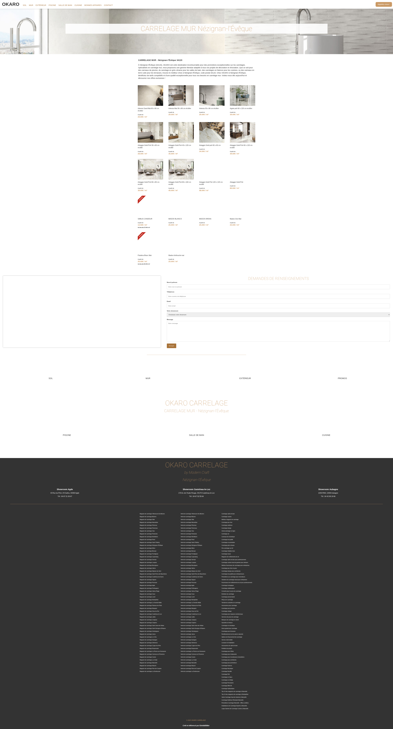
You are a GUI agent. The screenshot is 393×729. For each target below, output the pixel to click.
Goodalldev (204, 725)
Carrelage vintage (227, 611)
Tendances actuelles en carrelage (231, 602)
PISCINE (52, 5)
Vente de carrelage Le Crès (188, 637)
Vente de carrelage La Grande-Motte (191, 602)
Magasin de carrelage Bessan (148, 551)
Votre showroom (172, 311)
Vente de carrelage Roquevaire (189, 648)
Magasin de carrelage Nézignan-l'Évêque (151, 545)
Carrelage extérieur (227, 525)
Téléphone (170, 292)
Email (169, 301)
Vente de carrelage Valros (188, 568)
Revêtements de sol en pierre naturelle (232, 634)
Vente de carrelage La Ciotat (188, 660)
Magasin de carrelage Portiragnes (149, 588)
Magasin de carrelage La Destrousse (150, 671)
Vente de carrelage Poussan (188, 582)
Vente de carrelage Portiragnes (189, 588)
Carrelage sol (225, 534)
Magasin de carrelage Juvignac (148, 620)
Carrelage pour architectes (229, 660)
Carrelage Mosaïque (227, 668)
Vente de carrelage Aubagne (188, 640)
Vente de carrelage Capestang (189, 556)
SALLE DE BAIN (65, 5)
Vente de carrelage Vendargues (189, 631)
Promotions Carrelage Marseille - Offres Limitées (235, 703)
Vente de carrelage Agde (187, 585)
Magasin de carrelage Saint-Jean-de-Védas (152, 625)
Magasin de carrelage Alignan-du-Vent (150, 571)
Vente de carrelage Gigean (188, 579)
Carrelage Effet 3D (227, 685)
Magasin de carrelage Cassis (148, 657)
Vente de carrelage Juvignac (188, 620)
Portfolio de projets (227, 648)
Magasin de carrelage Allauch (148, 665)
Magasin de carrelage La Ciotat (148, 660)
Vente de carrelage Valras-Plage (190, 591)
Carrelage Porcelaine (228, 683)
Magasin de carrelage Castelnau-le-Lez (151, 614)
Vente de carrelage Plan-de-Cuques (191, 668)
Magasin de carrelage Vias (147, 531)
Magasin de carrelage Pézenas (148, 525)
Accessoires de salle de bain (230, 645)
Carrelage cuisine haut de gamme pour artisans (235, 562)
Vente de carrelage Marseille (189, 663)
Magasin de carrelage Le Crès (148, 637)
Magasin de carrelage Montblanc (149, 536)
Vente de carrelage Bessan (188, 551)
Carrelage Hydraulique (228, 688)
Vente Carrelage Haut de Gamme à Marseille (234, 697)
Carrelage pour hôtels (228, 651)
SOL (25, 5)
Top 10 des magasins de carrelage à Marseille (234, 691)
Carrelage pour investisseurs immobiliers (233, 657)
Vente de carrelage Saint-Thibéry (190, 542)
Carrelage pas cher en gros (229, 568)
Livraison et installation (228, 642)
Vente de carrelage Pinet (187, 539)
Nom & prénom (172, 282)
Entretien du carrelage (228, 594)
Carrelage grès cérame (228, 545)
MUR (31, 5)
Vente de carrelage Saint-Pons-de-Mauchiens (193, 574)
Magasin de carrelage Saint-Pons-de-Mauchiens (153, 574)
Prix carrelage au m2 (227, 548)
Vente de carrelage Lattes (188, 617)
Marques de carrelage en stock (230, 620)
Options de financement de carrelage (232, 637)
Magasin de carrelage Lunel (147, 597)
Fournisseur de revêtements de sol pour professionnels (237, 582)
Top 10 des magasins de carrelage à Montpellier (235, 694)
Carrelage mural (226, 554)
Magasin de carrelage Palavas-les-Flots (151, 605)
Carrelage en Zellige (227, 680)
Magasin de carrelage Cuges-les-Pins (150, 645)
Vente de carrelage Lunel (188, 597)
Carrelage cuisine (227, 516)
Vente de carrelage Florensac (189, 528)
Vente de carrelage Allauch (188, 665)
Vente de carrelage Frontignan (189, 554)
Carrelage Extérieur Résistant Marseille (232, 700)
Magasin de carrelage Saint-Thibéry (150, 542)
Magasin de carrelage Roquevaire (149, 648)
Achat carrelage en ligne (228, 531)
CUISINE (78, 5)
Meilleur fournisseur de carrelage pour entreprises (235, 565)
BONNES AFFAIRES (93, 5)
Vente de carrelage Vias (187, 531)
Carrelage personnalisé (228, 597)
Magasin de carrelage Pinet (147, 539)
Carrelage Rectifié (227, 671)
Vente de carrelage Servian (188, 559)
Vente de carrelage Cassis (188, 657)
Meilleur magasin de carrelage (230, 519)
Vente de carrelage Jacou (188, 634)
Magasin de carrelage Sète (147, 519)
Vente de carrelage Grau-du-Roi (189, 611)
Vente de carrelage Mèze (188, 548)
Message (170, 319)
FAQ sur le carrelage (227, 599)
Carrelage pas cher (227, 522)
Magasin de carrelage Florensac (149, 528)
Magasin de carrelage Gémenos (149, 642)
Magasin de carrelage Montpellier (149, 599)
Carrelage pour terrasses (228, 631)
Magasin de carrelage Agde (147, 585)
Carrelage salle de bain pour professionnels (234, 559)
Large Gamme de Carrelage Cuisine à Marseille (235, 708)
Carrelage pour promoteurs (229, 663)
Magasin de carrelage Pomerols (149, 534)
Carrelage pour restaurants (229, 654)
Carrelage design (226, 528)
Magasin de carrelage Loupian (148, 562)
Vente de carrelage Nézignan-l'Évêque (191, 545)
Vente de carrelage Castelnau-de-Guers (192, 577)
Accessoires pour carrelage (229, 605)
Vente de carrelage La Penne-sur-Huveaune (193, 651)
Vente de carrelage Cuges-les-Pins (190, 645)
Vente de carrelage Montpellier (189, 599)
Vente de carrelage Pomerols (189, 534)
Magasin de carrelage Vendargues (149, 631)
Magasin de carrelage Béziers (148, 516)
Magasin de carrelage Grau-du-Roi (149, 611)
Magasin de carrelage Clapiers (148, 622)
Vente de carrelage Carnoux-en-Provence (192, 654)
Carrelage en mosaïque (228, 625)
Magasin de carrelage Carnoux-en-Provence (152, 654)
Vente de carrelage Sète (187, 519)
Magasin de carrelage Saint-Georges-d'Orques (153, 628)
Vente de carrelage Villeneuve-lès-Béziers (192, 514)
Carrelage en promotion (228, 542)
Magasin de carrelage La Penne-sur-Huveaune (153, 651)
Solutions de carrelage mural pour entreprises (234, 579)
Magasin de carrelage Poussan (148, 582)
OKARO (10, 4)
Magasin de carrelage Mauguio (148, 608)
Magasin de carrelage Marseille (148, 663)
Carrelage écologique (228, 585)
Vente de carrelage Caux (187, 594)
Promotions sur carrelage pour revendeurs (233, 577)
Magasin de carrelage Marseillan (149, 522)
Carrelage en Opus (227, 677)
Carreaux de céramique (228, 536)
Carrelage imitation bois (228, 551)
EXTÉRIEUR (41, 5)
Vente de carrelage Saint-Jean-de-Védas (192, 625)
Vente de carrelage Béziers (188, 516)
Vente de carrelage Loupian (188, 562)
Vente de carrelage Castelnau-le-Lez (191, 614)
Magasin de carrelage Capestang (149, 556)
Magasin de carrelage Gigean (148, 579)
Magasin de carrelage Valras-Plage (149, 591)
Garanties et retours (227, 622)
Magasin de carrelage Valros (148, 568)
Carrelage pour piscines (228, 608)
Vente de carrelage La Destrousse (190, 671)
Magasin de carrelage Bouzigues (149, 565)
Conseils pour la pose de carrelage (231, 591)
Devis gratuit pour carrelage (229, 628)
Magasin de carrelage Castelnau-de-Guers (152, 577)
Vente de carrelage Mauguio (188, 608)
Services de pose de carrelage (230, 617)
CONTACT (108, 5)
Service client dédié (227, 640)
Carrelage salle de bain (228, 514)
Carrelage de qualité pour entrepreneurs (233, 574)
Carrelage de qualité (227, 539)
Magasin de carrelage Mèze (147, 548)
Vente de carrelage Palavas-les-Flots (191, 605)
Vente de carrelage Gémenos (189, 642)
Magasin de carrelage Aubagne (148, 640)
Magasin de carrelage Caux (147, 594)
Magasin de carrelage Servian (148, 559)
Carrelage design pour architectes (231, 571)
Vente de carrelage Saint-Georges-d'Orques (193, 628)
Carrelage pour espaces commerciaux (232, 614)
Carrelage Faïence (227, 665)
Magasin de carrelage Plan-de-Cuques (150, 668)
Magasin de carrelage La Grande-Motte (151, 602)
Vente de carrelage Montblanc (189, 536)
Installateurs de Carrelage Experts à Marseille (234, 705)
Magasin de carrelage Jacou (148, 634)
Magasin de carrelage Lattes (148, 617)
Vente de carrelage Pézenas (188, 525)
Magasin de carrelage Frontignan (149, 554)
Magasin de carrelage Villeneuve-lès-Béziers (152, 514)
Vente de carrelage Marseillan (189, 522)
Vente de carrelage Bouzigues (189, 565)
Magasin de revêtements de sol (230, 556)
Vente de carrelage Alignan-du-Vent (190, 571)
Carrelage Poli (226, 674)
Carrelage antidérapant (228, 588)
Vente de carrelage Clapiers (188, 622)
